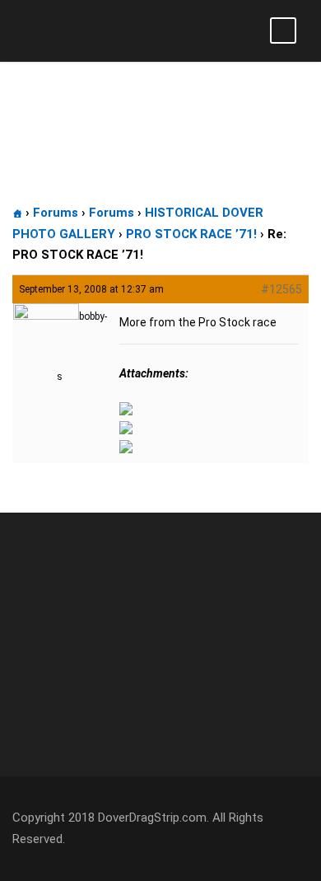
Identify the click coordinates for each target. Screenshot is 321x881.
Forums (55, 212)
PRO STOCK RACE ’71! (191, 234)
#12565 (281, 289)
